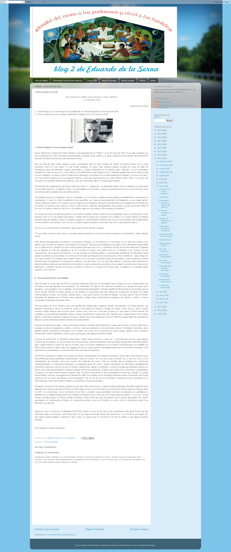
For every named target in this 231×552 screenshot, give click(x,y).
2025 (159, 134)
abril (161, 292)
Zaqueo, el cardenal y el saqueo (165, 220)
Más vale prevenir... (164, 250)
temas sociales (128, 80)
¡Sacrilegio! (163, 197)
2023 (159, 141)
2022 (159, 144)
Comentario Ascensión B (165, 256)
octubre (162, 169)
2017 (159, 307)
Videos (153, 80)
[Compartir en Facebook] (90, 438)
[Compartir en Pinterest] (93, 438)
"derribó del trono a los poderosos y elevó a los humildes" (175, 107)
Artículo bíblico (41, 80)
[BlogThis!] (85, 438)
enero (162, 302)
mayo (162, 186)
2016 (159, 310)
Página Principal (94, 529)
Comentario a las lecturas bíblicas (67, 80)
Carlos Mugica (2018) (165, 244)
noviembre (164, 165)
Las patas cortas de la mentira (166, 235)
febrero (162, 299)
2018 (159, 158)
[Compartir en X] (87, 438)
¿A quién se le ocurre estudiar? (165, 191)
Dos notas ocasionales (165, 261)
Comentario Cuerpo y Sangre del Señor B (164, 204)
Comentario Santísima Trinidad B (164, 228)
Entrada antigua (139, 529)
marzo (162, 295)
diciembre (163, 161)
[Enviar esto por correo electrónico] (82, 438)
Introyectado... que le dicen (165, 281)
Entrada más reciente (47, 529)
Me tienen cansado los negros (165, 213)
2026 (159, 130)
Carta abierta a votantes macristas (165, 268)
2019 (159, 155)
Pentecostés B (165, 240)
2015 (159, 314)
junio (161, 183)
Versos (142, 80)
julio (161, 179)
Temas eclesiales (109, 80)
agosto (162, 176)
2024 (159, 137)
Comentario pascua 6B (164, 286)
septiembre (164, 172)
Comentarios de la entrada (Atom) (61, 535)
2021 (159, 148)
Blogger (152, 545)
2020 (159, 151)
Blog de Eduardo (164, 102)
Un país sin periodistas (164, 275)
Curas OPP (92, 80)
